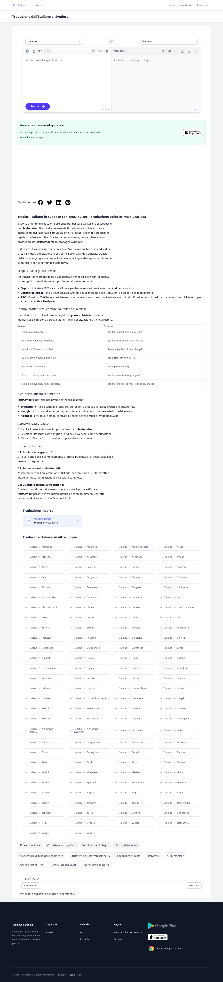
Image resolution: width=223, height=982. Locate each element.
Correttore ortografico (61, 845)
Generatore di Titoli (32, 864)
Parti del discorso (126, 845)
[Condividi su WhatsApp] (182, 51)
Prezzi (49, 932)
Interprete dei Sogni (64, 864)
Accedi (173, 5)
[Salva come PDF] (189, 51)
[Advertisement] (111, 169)
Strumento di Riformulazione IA (90, 856)
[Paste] (27, 51)
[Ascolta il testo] (100, 51)
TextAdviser (22, 925)
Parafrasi (153, 856)
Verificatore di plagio (95, 845)
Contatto (84, 939)
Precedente (30, 885)
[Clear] (106, 51)
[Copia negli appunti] (93, 51)
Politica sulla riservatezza (128, 932)
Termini (118, 939)
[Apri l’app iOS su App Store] (193, 132)
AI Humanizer (175, 856)
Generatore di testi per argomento (41, 856)
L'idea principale (30, 845)
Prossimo (194, 885)
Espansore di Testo (129, 856)
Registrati (186, 5)
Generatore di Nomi (96, 864)
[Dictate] (34, 51)
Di (81, 932)
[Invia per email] (176, 51)
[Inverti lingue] (111, 41)
